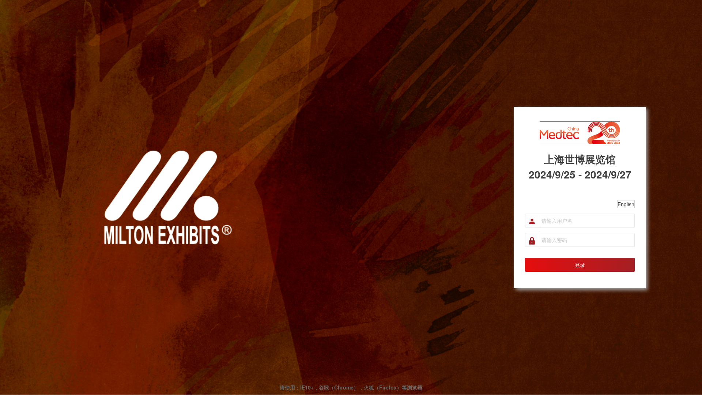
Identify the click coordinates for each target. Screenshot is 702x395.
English (626, 204)
